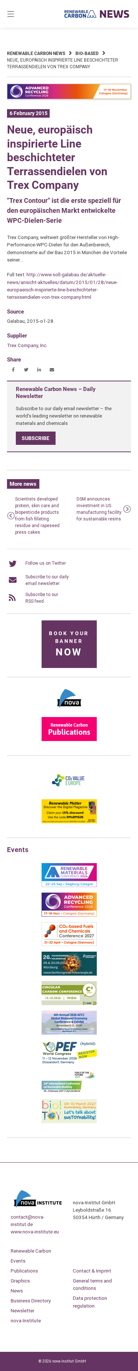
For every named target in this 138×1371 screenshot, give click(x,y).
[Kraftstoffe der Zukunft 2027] (69, 1092)
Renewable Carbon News (36, 53)
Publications (24, 1271)
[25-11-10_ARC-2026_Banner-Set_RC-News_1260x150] (69, 97)
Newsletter (22, 1310)
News (17, 1291)
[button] (13, 369)
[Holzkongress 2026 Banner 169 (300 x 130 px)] (69, 974)
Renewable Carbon (31, 1251)
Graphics (20, 1281)
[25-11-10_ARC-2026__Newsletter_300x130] (69, 915)
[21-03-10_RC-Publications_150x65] (69, 739)
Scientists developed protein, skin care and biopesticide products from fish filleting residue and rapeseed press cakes (37, 515)
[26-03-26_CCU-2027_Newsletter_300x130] (69, 944)
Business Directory (31, 1301)
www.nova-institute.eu (35, 1232)
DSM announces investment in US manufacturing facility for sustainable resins (99, 509)
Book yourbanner (69, 644)
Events (18, 1261)
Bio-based (87, 53)
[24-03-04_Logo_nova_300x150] (69, 710)
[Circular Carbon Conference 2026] (69, 1003)
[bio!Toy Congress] (69, 1121)
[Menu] (19, 14)
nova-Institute (26, 1320)
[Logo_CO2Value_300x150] (69, 792)
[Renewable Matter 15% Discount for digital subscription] (69, 821)
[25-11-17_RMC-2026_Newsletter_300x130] (69, 885)
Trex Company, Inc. (27, 345)
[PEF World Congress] (69, 1062)
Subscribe (35, 438)
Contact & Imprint (92, 1271)
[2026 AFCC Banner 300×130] (69, 1033)
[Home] (97, 13)
